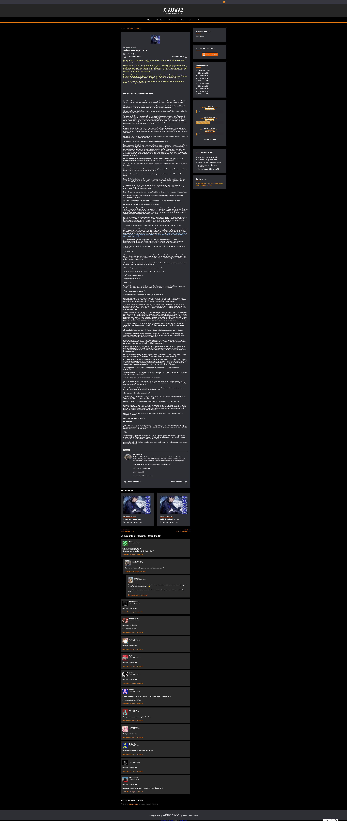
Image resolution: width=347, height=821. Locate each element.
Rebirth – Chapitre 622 (169, 519)
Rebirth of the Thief (129, 47)
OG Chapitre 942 (203, 78)
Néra (199, 160)
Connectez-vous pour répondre (132, 554)
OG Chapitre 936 (203, 94)
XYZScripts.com (183, 820)
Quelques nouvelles (204, 70)
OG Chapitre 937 (203, 91)
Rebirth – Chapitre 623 (132, 519)
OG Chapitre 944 (203, 73)
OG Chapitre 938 (203, 88)
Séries (183, 20)
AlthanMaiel (137, 54)
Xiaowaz (173, 9)
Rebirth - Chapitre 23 (177, 56)
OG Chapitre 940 (203, 83)
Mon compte (161, 20)
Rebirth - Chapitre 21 (134, 56)
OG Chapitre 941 (203, 81)
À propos (150, 20)
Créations (192, 20)
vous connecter (133, 804)
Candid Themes (193, 815)
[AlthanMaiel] (128, 459)
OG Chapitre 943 (203, 75)
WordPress (166, 815)
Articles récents (135, 450)
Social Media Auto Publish (166, 820)
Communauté (173, 20)
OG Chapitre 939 (203, 86)
